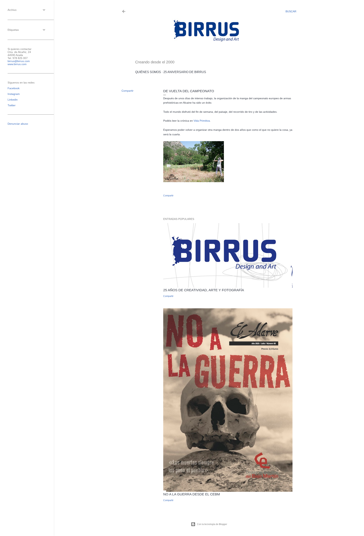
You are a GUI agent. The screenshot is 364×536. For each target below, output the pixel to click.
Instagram (14, 93)
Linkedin (13, 99)
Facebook (14, 88)
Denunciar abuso (18, 123)
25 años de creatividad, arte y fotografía (203, 290)
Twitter (12, 105)
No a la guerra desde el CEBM (191, 494)
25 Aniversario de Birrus (184, 72)
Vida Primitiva (202, 120)
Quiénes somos (148, 72)
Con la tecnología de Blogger (212, 524)
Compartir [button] (127, 90)
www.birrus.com (17, 64)
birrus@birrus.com (19, 61)
